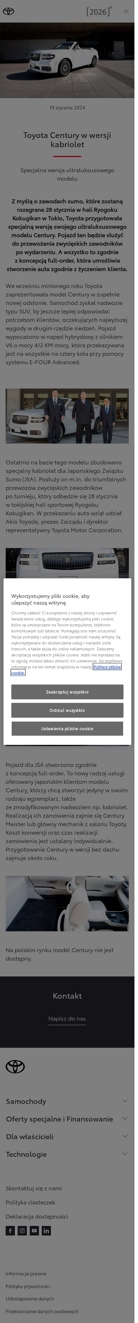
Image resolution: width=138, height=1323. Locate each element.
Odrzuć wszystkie (67, 710)
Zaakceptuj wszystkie (67, 691)
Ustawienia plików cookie (67, 728)
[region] (67, 661)
